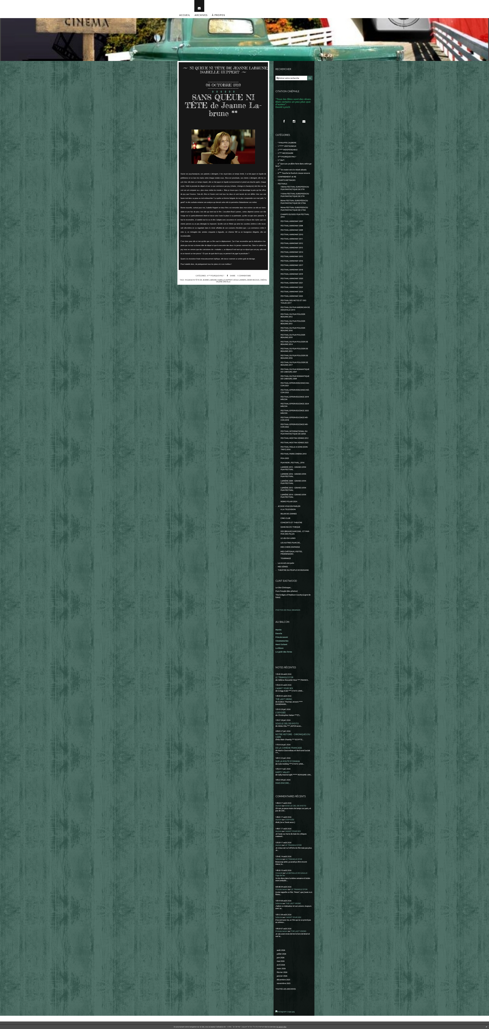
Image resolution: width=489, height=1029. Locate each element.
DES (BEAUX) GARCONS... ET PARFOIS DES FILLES (295, 532)
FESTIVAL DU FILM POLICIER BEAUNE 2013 (293, 322)
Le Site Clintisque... (283, 587)
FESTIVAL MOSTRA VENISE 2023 (294, 442)
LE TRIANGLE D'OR (284, 677)
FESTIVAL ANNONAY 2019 (292, 274)
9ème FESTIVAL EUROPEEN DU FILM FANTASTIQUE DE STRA (294, 208)
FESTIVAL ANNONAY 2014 (292, 252)
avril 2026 (281, 965)
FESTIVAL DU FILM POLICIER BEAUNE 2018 (293, 329)
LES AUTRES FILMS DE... (291, 543)
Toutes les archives (285, 989)
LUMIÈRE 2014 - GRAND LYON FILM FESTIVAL (293, 495)
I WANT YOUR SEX (284, 688)
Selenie (278, 859)
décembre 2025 (283, 980)
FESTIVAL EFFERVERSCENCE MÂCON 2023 (295, 391)
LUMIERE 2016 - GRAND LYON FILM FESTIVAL (293, 475)
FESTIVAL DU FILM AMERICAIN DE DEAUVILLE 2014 (295, 308)
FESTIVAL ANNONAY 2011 (292, 239)
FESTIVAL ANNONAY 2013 (292, 247)
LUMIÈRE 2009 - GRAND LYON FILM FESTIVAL (293, 482)
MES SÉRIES (283, 567)
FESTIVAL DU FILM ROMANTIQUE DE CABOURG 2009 (295, 377)
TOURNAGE (286, 558)
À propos (218, 15)
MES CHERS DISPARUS (290, 547)
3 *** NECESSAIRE (285, 153)
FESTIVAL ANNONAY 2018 (292, 270)
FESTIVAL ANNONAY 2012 (292, 243)
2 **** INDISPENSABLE (287, 150)
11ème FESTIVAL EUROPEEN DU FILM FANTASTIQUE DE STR (295, 195)
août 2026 (281, 950)
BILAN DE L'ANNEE (289, 514)
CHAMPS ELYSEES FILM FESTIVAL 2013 (295, 215)
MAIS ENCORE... (282, 783)
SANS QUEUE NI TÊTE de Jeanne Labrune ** (223, 105)
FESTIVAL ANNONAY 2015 (292, 256)
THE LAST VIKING (283, 699)
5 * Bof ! (281, 160)
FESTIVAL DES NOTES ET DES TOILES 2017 (293, 301)
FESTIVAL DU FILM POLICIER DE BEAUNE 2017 (294, 363)
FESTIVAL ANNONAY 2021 (292, 283)
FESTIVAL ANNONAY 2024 (292, 291)
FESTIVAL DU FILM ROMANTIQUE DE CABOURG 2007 (295, 370)
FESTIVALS (282, 184)
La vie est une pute (286, 563)
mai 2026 (280, 961)
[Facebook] (284, 121)
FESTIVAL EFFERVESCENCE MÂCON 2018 (294, 418)
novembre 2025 (283, 983)
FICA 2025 (285, 458)
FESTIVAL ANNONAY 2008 (292, 226)
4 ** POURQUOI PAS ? (215, 276)
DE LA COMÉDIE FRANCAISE (288, 748)
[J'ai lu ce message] (486, 1027)
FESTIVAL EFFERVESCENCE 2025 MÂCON (295, 411)
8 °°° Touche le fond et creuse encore (294, 173)
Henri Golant (281, 644)
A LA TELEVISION (288, 509)
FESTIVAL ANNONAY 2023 (292, 287)
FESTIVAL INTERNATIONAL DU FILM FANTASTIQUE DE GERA (294, 432)
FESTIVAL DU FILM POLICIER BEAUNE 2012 (293, 315)
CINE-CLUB (285, 518)
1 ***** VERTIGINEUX (287, 146)
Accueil (184, 15)
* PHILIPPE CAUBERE (287, 143)
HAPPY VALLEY (282, 772)
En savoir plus (281, 1027)
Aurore (278, 806)
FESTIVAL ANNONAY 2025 (292, 296)
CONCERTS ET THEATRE (291, 522)
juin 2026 (280, 957)
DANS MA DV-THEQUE (290, 527)
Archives (201, 15)
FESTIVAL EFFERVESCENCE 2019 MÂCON (295, 398)
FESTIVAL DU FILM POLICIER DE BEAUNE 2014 (294, 343)
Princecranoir (281, 889)
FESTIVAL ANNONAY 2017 (292, 265)
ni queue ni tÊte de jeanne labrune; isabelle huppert (209, 280)
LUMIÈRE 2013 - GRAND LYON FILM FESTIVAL (293, 489)
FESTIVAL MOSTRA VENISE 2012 (294, 438)
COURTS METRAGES (286, 180)
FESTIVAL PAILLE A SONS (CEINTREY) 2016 (294, 448)
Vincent (278, 873)
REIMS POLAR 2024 (289, 501)
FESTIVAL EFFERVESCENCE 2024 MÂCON (295, 405)
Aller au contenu (9, 2)
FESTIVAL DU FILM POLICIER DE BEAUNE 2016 (294, 356)
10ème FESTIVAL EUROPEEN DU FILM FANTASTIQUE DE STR (295, 188)
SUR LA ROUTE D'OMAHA (287, 761)
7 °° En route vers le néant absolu (292, 170)
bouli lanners (240, 280)
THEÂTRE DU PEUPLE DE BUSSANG (293, 570)
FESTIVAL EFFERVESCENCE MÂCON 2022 (294, 425)
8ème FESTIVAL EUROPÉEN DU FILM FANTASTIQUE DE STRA (294, 201)
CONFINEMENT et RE (287, 177)
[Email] (199, 6)
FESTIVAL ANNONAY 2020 (292, 278)
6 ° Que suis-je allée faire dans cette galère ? (293, 165)
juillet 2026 (281, 954)
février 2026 (282, 972)
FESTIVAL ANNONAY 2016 (292, 261)
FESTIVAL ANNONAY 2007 (292, 221)
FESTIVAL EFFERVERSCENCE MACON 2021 (295, 384)
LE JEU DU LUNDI (288, 538)
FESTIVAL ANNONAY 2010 (292, 234)
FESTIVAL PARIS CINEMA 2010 (293, 454)
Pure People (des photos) (286, 591)
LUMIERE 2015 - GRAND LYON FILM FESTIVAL (293, 468)
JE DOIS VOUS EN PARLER (289, 506)
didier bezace (253, 280)
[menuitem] (184, 15)
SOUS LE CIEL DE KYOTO (287, 723)
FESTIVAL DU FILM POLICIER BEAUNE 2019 (293, 336)
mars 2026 (281, 968)
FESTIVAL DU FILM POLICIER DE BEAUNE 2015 (294, 349)
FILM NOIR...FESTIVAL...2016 (292, 462)
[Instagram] (294, 121)
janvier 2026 (282, 976)
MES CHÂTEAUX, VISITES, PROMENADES (291, 552)
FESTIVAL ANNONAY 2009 (292, 230)
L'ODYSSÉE (280, 712)
